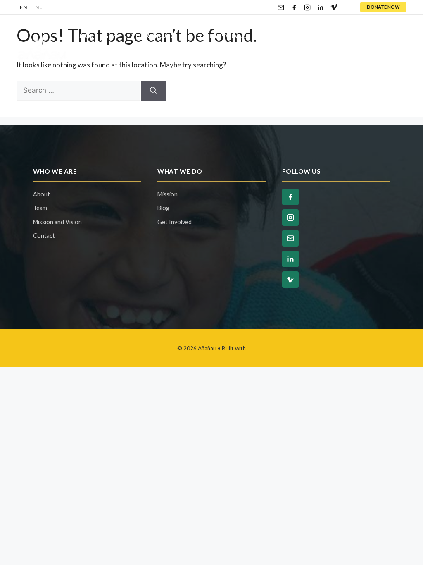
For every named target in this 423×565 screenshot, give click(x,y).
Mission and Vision (57, 221)
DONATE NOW (383, 7)
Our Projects (159, 35)
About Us (92, 35)
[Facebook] (294, 7)
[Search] (153, 91)
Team (40, 207)
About (41, 194)
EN (23, 7)
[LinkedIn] (320, 7)
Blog (357, 35)
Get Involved (224, 35)
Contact (91, 60)
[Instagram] (307, 7)
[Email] (281, 7)
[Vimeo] (333, 7)
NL (38, 7)
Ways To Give (298, 35)
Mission (167, 194)
